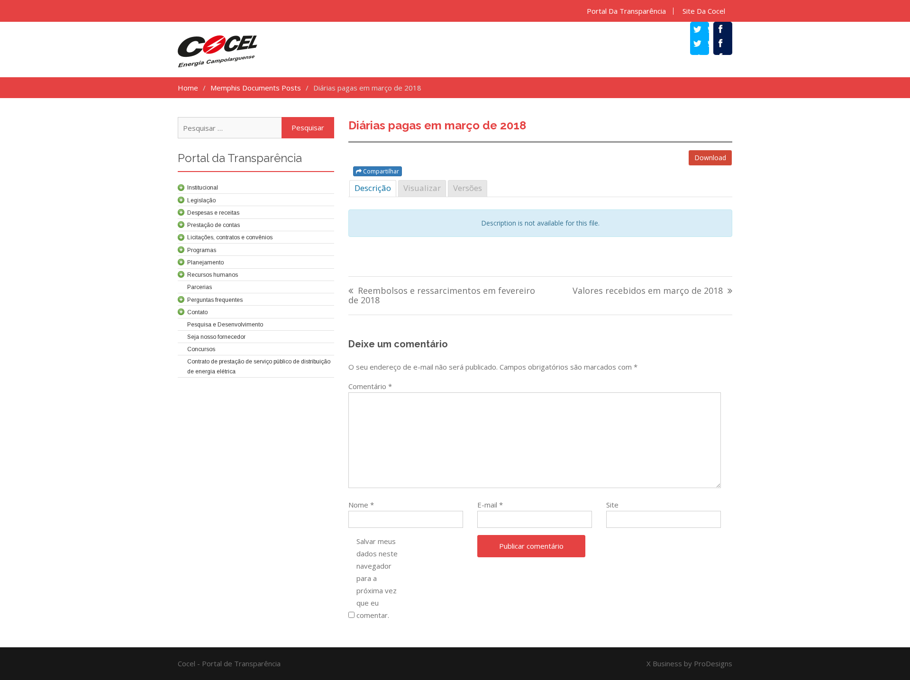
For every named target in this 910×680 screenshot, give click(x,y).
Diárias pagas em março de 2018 (437, 125)
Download (710, 157)
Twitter (704, 44)
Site (612, 504)
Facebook (727, 44)
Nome (361, 504)
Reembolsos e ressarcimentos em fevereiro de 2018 (441, 296)
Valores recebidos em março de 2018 (648, 291)
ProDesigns (713, 663)
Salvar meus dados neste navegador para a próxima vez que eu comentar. (377, 578)
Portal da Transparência (626, 11)
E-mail (490, 504)
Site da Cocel (703, 11)
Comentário (370, 386)
